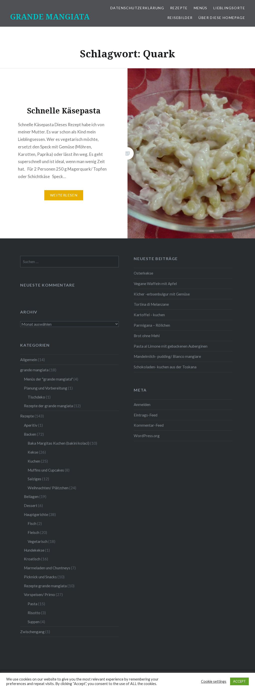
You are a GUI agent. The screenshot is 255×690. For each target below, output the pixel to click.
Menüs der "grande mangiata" (48, 379)
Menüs (200, 8)
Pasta (32, 603)
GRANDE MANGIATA (50, 16)
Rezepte (179, 8)
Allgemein (28, 359)
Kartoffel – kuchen (149, 314)
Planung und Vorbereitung (45, 388)
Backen (30, 434)
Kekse (33, 452)
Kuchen (34, 461)
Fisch (32, 523)
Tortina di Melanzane (151, 304)
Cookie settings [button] (213, 681)
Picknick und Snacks (40, 577)
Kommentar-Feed (149, 425)
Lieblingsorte (229, 8)
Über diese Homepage (221, 17)
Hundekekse (34, 550)
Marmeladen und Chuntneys (47, 568)
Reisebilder (179, 17)
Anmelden (142, 404)
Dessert (30, 505)
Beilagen (31, 496)
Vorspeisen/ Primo (39, 594)
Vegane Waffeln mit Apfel (155, 283)
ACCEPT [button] (239, 681)
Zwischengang (32, 631)
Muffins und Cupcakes (46, 470)
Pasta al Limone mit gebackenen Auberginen (170, 346)
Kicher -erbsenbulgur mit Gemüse (162, 294)
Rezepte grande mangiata (45, 586)
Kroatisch (32, 559)
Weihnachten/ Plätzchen (48, 488)
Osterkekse (143, 273)
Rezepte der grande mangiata (48, 405)
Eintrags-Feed (145, 415)
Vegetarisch (38, 541)
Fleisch (33, 532)
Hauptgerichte (36, 514)
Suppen (34, 621)
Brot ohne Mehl (147, 335)
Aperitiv (30, 425)
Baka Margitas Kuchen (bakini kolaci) (58, 443)
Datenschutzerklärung (137, 8)
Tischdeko (36, 397)
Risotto (34, 612)
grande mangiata (34, 370)
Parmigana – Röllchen (152, 325)
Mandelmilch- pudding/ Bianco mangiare (167, 356)
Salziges (34, 479)
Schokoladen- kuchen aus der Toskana (165, 367)
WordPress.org (147, 435)
